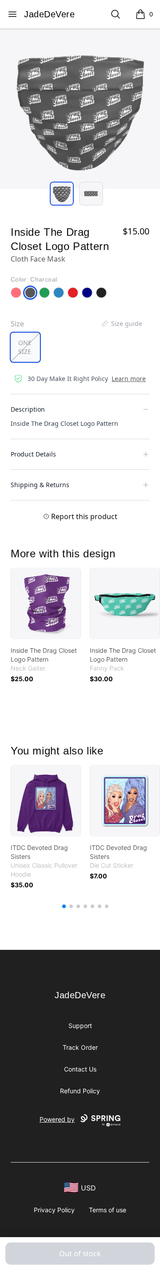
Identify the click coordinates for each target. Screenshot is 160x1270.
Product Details (33, 454)
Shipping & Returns (40, 484)
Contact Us (80, 1069)
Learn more (129, 378)
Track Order (80, 1047)
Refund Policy (80, 1091)
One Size (25, 347)
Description (28, 409)
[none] (121, 323)
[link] (45, 603)
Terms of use (107, 1210)
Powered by (57, 1119)
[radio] (25, 347)
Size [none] (17, 324)
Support (80, 1025)
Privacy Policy (54, 1210)
